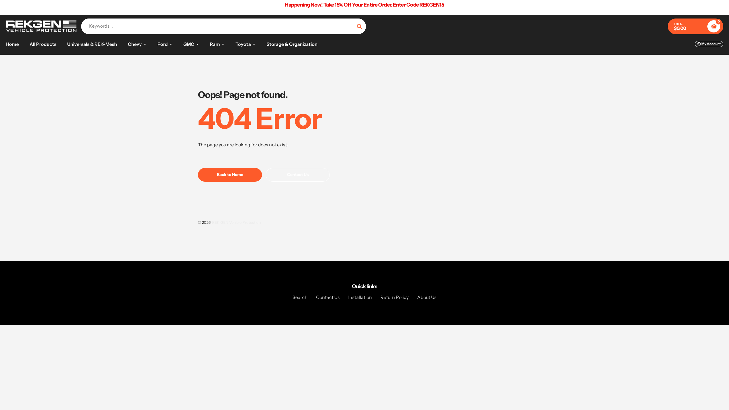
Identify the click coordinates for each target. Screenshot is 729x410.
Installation (360, 297)
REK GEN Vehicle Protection (236, 222)
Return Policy (394, 297)
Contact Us (328, 297)
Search (300, 297)
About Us (427, 297)
